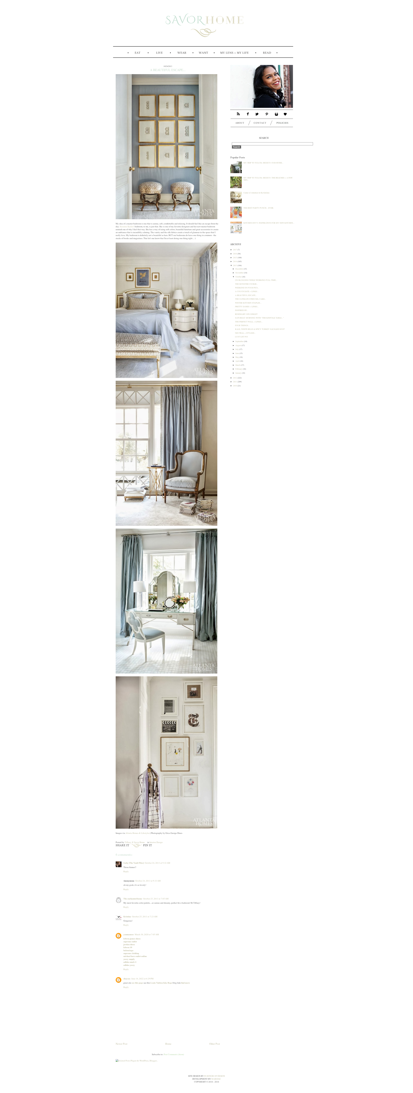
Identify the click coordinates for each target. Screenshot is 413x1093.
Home (168, 1043)
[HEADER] (203, 49)
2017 (235, 249)
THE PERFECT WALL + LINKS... (249, 321)
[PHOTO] (261, 110)
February (239, 369)
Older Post (214, 1043)
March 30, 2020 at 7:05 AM (147, 934)
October (238, 276)
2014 (235, 261)
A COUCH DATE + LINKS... (247, 291)
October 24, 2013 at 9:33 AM (148, 880)
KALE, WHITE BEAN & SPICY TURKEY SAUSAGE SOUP (260, 329)
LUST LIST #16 (241, 336)
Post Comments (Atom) (174, 1054)
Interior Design (156, 842)
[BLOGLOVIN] (287, 116)
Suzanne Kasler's (127, 226)
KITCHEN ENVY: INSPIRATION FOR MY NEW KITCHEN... (268, 222)
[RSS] (236, 116)
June (237, 353)
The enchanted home (132, 898)
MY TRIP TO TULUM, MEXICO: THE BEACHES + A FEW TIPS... (267, 178)
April (237, 361)
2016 (235, 253)
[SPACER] (120, 57)
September (239, 341)
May (237, 357)
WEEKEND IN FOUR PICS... (247, 287)
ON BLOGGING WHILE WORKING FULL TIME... (256, 280)
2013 (235, 265)
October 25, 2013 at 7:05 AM (156, 898)
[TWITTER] (257, 116)
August (238, 345)
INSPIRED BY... (241, 310)
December (239, 268)
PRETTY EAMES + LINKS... (247, 306)
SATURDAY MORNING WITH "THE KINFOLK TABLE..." (259, 317)
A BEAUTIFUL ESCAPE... (246, 295)
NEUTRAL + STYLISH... (245, 333)
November (239, 272)
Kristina (127, 916)
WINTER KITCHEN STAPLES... (248, 302)
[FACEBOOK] (248, 116)
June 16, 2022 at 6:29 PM (142, 978)
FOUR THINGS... (242, 325)
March (238, 365)
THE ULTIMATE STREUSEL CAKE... (250, 299)
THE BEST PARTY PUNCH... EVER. (258, 207)
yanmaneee (128, 934)
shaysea (126, 978)
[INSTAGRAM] (276, 116)
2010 (235, 385)
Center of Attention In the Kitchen (256, 192)
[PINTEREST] (267, 116)
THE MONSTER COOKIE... (246, 284)
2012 (235, 377)
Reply (126, 871)
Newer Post (121, 1043)
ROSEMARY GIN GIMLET (246, 314)
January (238, 373)
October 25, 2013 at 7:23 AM (144, 916)
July (237, 349)
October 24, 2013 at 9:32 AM (157, 862)
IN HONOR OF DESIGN (214, 1075)
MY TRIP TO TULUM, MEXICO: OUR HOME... (263, 162)
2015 (235, 257)
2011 (235, 381)
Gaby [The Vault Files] (133, 862)
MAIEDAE (216, 1078)
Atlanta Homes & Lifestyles (138, 833)
